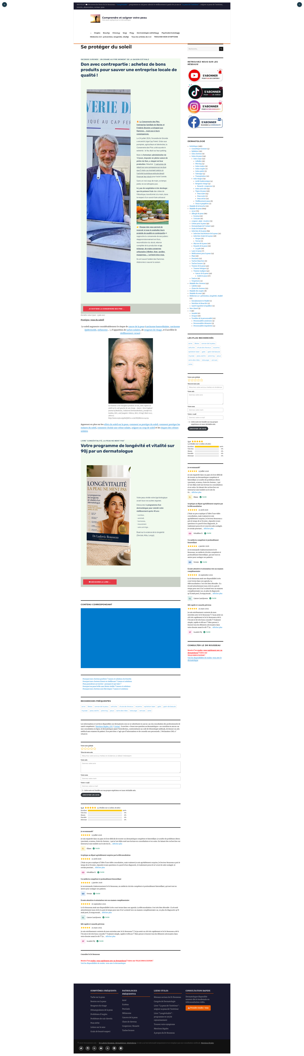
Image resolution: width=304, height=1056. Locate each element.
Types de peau (200, 191)
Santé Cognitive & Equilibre (202, 306)
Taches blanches (198, 261)
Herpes (198, 239)
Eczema (196, 216)
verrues (142, 711)
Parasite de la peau (200, 246)
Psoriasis (195, 258)
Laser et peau (196, 251)
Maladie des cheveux (197, 283)
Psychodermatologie (171, 33)
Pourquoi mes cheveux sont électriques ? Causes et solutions (105, 689)
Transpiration (200, 176)
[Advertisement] (131, 638)
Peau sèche (201, 199)
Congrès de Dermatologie (164, 1001)
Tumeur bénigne (199, 268)
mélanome (102, 330)
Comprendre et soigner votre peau (124, 17)
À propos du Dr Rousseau (164, 1033)
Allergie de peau (197, 214)
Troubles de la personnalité (202, 318)
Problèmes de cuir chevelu (101, 1019)
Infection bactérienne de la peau (205, 234)
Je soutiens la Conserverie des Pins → (107, 309)
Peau (132, 33)
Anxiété (194, 313)
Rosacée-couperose (204, 186)
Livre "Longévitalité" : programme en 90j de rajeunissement (163, 1016)
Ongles (97, 33)
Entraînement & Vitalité (200, 301)
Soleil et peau (202, 276)
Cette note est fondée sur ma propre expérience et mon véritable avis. (110, 790)
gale (159, 706)
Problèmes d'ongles (98, 1014)
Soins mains (200, 166)
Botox (90, 706)
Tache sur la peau (97, 997)
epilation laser (149, 706)
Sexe (125, 33)
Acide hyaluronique (202, 181)
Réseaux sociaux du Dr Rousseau (167, 997)
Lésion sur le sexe (97, 1027)
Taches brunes (197, 263)
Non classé (194, 308)
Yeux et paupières (202, 204)
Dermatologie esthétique (148, 33)
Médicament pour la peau (201, 254)
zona (149, 711)
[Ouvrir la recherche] (299, 4)
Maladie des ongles (197, 291)
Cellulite (198, 161)
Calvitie (194, 286)
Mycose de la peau (200, 244)
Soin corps (197, 159)
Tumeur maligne (199, 271)
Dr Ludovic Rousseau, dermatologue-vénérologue (117, 1043)
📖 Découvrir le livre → (100, 582)
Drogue (194, 316)
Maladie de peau (196, 209)
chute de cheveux (126, 706)
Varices (194, 278)
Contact (117, 726)
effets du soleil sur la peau (116, 424)
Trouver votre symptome (164, 1024)
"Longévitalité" (122, 5)
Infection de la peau (199, 231)
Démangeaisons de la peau (101, 1010)
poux (112, 711)
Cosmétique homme (199, 149)
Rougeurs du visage (98, 1006)
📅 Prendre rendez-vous (198, 1008)
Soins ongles (200, 169)
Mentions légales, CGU (104, 726)
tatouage (133, 711)
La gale (198, 249)
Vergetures (196, 281)
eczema (139, 706)
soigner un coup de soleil (143, 428)
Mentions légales (161, 1029)
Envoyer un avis (91, 795)
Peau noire (201, 196)
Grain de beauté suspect (100, 1031)
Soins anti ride (200, 189)
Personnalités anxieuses (202, 321)
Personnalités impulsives (202, 326)
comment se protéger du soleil (143, 424)
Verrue (197, 241)
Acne (193, 211)
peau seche (94, 711)
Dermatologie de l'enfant (201, 226)
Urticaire (196, 219)
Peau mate (201, 194)
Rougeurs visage (201, 184)
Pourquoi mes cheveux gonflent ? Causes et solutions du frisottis (107, 679)
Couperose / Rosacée (130, 1026)
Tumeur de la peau (198, 266)
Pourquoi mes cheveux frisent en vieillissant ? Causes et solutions (107, 681)
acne (83, 706)
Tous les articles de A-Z (141, 37)
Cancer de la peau (201, 273)
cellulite (114, 706)
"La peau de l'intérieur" (190, 5)
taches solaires (133, 330)
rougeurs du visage (153, 330)
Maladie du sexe (196, 293)
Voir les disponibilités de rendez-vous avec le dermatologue (103, 963)
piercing (104, 711)
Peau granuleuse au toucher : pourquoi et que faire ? (102, 684)
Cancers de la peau (130, 1017)
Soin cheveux (197, 154)
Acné (124, 1000)
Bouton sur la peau (98, 1001)
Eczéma (125, 1005)
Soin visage (197, 179)
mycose (85, 711)
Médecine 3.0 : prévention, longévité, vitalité (109, 37)
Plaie (193, 256)
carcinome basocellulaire (157, 326)
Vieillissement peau (202, 201)
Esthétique (194, 146)
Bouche (106, 33)
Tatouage (198, 174)
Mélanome (126, 1013)
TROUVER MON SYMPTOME (166, 37)
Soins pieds (199, 171)
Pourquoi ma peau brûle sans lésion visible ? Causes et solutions (107, 686)
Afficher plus (117, 844)
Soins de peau (197, 156)
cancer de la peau (136, 326)
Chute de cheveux (198, 288)
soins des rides (122, 711)
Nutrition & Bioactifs (199, 303)
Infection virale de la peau (203, 236)
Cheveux (116, 33)
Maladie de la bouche (197, 206)
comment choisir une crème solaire (114, 428)
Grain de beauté (197, 229)
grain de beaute (169, 706)
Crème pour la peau (199, 224)
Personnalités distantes (202, 323)
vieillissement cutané (130, 333)
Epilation (195, 151)
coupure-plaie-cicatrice (201, 221)
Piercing (198, 164)
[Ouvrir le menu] (4, 4)
